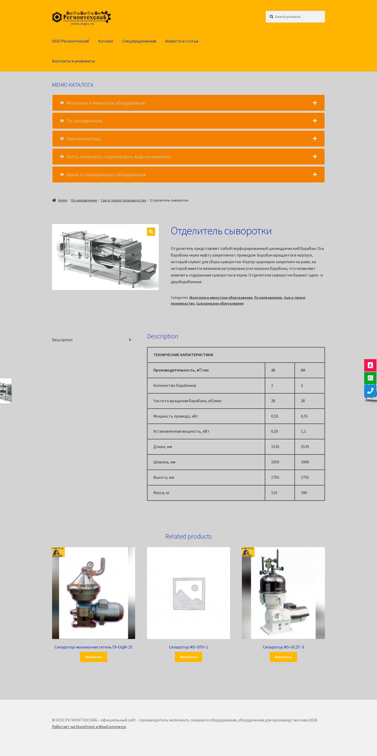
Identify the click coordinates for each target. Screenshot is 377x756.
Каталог (105, 41)
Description (62, 339)
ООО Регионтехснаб (70, 41)
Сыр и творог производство (123, 200)
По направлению (84, 200)
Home (62, 200)
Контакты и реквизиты (73, 60)
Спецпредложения (139, 41)
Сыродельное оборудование (220, 303)
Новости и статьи (181, 41)
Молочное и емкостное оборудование (221, 297)
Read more (93, 657)
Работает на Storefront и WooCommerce (89, 726)
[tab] (188, 103)
